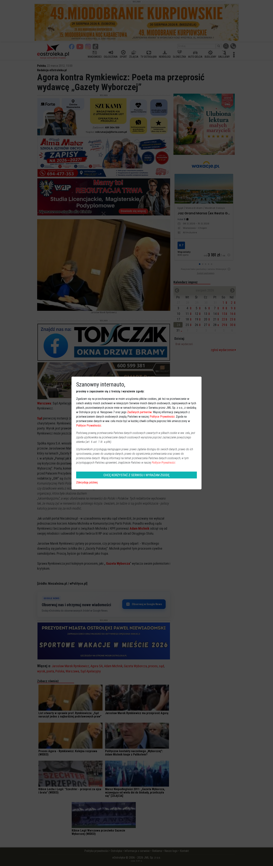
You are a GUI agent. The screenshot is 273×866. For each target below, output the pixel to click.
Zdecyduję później (87, 482)
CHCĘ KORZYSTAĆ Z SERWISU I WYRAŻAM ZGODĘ (136, 475)
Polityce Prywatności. (164, 462)
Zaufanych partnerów (139, 412)
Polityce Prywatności (162, 416)
